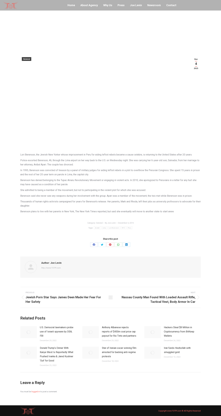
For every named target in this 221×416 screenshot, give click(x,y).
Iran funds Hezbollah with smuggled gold (177, 350)
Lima (104, 228)
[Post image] (28, 332)
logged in (36, 391)
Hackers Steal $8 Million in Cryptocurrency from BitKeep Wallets (179, 331)
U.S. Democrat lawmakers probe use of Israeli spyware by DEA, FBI (56, 331)
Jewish (97, 228)
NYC (123, 228)
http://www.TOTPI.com (51, 268)
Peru (129, 228)
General (26, 59)
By (110, 223)
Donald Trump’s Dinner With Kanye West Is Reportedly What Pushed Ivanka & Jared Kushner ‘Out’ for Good (56, 354)
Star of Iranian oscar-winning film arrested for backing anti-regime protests (119, 352)
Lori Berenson (114, 228)
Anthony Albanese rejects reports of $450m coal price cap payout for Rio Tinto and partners (119, 331)
